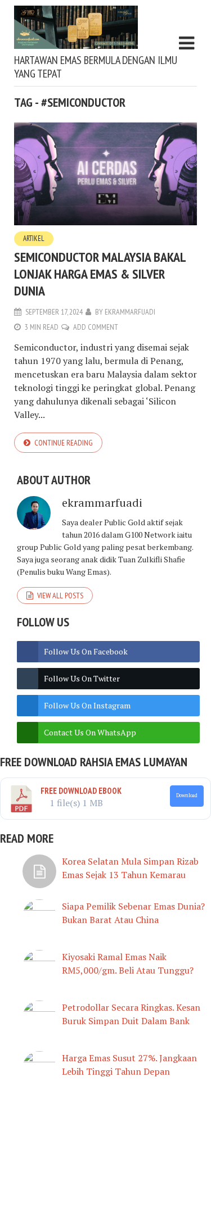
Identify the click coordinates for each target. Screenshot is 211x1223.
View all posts (60, 595)
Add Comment (95, 327)
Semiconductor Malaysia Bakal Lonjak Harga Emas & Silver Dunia (100, 273)
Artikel (33, 238)
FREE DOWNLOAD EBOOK (81, 790)
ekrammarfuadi (130, 312)
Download (186, 795)
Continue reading (63, 443)
